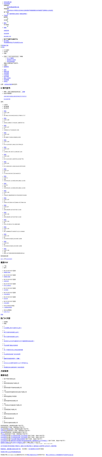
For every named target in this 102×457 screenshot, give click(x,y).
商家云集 (6, 71)
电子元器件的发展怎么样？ (11, 332)
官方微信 (41, 449)
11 (6, 259)
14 (10, 259)
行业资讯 (6, 74)
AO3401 (6, 289)
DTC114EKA (7, 285)
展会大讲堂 (7, 78)
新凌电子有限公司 (6, 442)
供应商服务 (7, 3)
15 (11, 259)
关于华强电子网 (5, 446)
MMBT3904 (7, 272)
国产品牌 (42, 10)
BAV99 (6, 298)
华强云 (6, 81)
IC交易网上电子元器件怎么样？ (13, 328)
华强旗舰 (6, 42)
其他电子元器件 (11, 60)
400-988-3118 (7, 36)
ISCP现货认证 (16, 10)
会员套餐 (9, 7)
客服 (5, 27)
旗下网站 (6, 40)
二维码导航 (53, 446)
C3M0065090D (8, 307)
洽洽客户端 (17, 449)
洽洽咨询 (6, 33)
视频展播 (32, 10)
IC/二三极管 (10, 58)
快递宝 (51, 10)
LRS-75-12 (7, 311)
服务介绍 (23, 446)
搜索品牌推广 (23, 13)
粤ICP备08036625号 (32, 454)
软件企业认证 (69, 454)
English (21, 42)
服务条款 (36, 446)
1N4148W (6, 303)
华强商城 (14, 452)
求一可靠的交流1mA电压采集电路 (13, 349)
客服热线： (7, 449)
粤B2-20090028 (50, 454)
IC (32, 446)
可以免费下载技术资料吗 (11, 345)
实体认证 (22, 10)
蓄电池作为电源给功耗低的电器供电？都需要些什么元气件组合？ (29, 440)
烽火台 (47, 10)
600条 (17, 7)
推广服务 (9, 13)
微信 (5, 23)
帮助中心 (18, 446)
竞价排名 (9, 10)
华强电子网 (4, 452)
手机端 (6, 15)
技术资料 (6, 76)
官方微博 (31, 449)
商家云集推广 (16, 13)
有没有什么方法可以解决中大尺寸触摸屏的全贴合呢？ (19, 341)
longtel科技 (4, 435)
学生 (2, 429)
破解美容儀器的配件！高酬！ (12, 358)
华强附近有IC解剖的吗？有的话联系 (14, 367)
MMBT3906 (7, 276)
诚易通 (14, 7)
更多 (5, 111)
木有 (9, 429)
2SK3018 (6, 281)
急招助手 (27, 10)
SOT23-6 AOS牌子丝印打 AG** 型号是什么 (16, 363)
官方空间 (36, 449)
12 (7, 259)
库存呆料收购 (11, 61)
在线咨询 (6, 30)
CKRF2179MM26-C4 (18, 442)
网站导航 (29, 446)
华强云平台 (12, 42)
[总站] (2, 47)
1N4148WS (7, 294)
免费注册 (8, 2)
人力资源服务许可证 (60, 454)
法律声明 (41, 446)
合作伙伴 (47, 446)
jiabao (2, 432)
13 (8, 259)
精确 (21, 56)
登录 (5, 2)
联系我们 (12, 446)
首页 (5, 69)
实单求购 (37, 10)
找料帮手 (6, 66)
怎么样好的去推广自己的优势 (12, 354)
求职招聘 (6, 73)
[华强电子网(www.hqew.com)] (4, 45)
